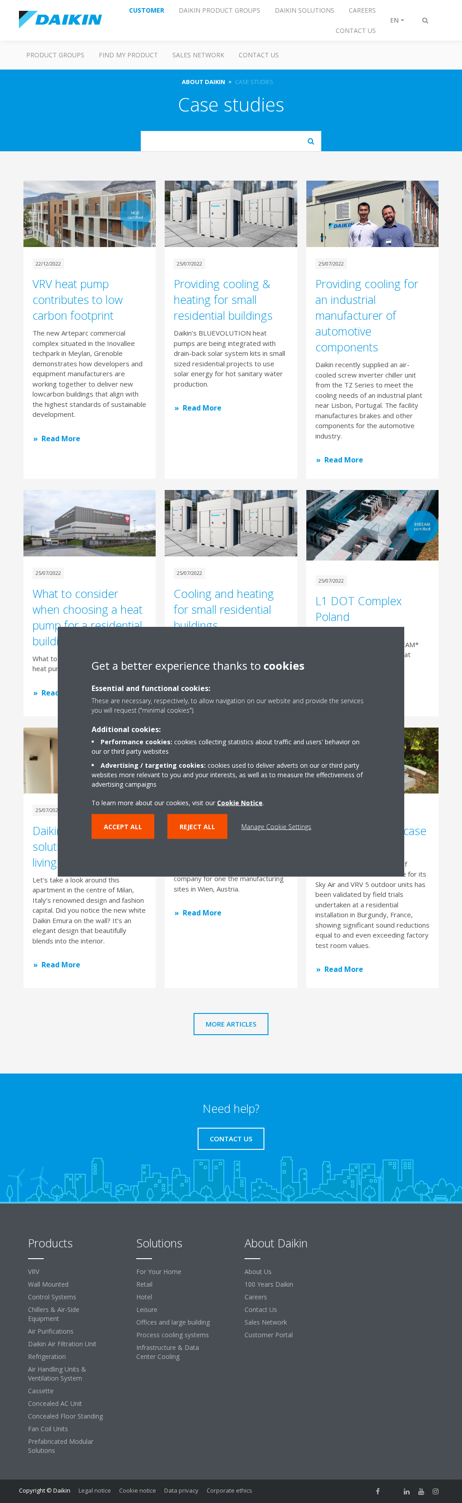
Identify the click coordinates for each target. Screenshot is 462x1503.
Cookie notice (137, 1490)
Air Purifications (51, 1331)
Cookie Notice (240, 802)
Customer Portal (269, 1334)
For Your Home (158, 1271)
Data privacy (181, 1490)
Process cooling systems (172, 1334)
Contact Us (261, 1309)
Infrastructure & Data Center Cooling (167, 1352)
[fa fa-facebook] (378, 1491)
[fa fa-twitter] (392, 1491)
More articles (231, 1023)
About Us (258, 1271)
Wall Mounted (48, 1284)
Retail (144, 1284)
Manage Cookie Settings (276, 826)
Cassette (41, 1390)
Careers (256, 1297)
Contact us (259, 55)
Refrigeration (47, 1356)
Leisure (146, 1309)
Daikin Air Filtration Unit (62, 1344)
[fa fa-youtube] (421, 1491)
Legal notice (95, 1490)
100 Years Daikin (269, 1284)
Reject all (197, 826)
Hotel (144, 1297)
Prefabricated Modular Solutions (60, 1446)
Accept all (123, 826)
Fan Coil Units (48, 1428)
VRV (33, 1271)
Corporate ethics (229, 1490)
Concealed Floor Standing (65, 1416)
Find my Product (128, 55)
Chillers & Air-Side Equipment (53, 1314)
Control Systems (52, 1297)
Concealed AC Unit (55, 1403)
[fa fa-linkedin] (407, 1491)
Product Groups (55, 55)
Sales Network (198, 55)
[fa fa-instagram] (436, 1491)
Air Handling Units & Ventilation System (57, 1373)
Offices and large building (173, 1322)
